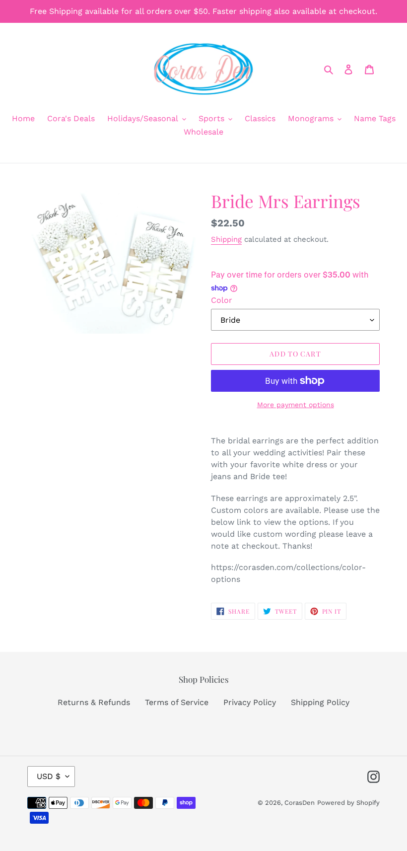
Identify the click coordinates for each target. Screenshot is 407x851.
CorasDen (299, 802)
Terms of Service (176, 702)
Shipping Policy (320, 702)
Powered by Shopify (348, 802)
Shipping (226, 239)
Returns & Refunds (94, 702)
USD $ (49, 776)
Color (221, 300)
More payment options (295, 405)
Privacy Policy (249, 702)
